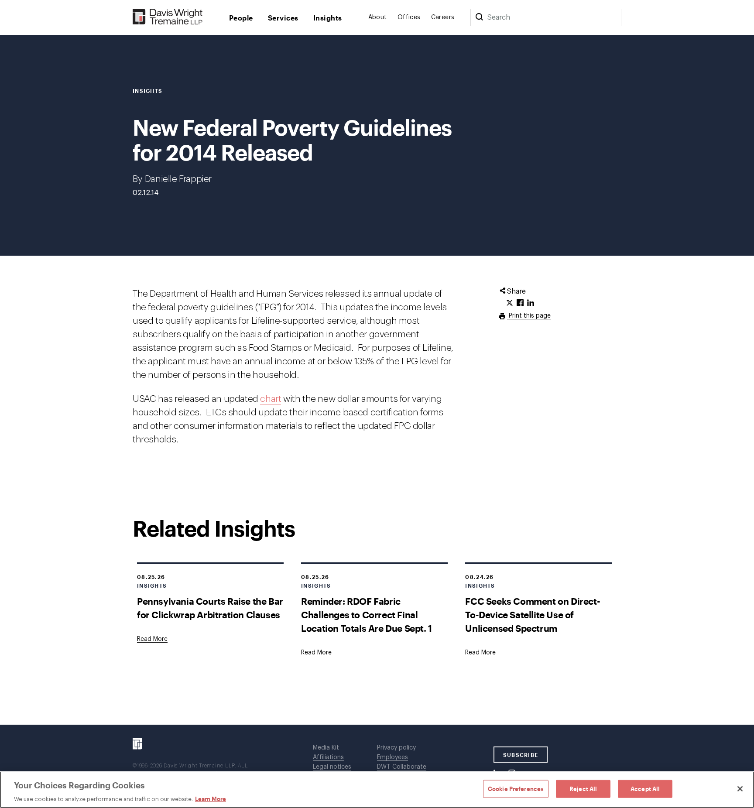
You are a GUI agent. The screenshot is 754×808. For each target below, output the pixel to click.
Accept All (645, 788)
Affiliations (328, 757)
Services (283, 18)
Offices (409, 17)
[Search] (479, 17)
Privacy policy (396, 748)
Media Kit (326, 748)
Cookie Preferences (516, 788)
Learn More (210, 798)
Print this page (529, 316)
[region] (377, 789)
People (241, 18)
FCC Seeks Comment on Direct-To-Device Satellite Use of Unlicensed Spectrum (532, 614)
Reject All (583, 788)
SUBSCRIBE (520, 755)
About (377, 17)
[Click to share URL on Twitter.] (509, 303)
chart (270, 399)
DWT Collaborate (401, 767)
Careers (443, 17)
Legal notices (332, 767)
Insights (327, 18)
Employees (392, 757)
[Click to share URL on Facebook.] (520, 303)
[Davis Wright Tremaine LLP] (168, 17)
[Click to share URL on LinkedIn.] (530, 303)
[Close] (740, 788)
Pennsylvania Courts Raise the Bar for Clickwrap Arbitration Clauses (210, 608)
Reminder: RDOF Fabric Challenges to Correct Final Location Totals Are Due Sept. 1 (366, 614)
